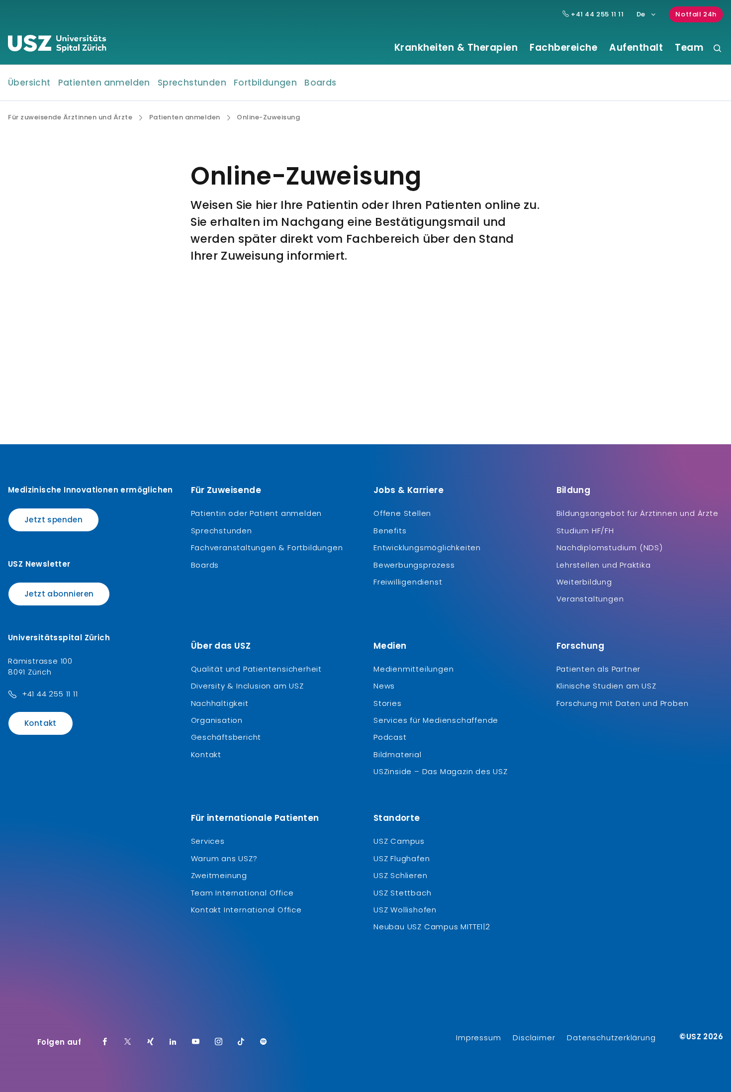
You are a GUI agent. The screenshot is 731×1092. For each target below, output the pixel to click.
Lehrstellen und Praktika (603, 565)
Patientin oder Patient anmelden (256, 513)
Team (689, 47)
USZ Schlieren (400, 875)
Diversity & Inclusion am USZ (247, 686)
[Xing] (151, 1042)
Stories (387, 703)
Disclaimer (534, 1037)
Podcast (390, 737)
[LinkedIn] (173, 1042)
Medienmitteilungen (413, 669)
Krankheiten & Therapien (456, 47)
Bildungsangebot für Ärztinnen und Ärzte (637, 513)
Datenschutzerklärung (611, 1037)
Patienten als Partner (598, 669)
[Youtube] (196, 1042)
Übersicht (29, 83)
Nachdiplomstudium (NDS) (609, 547)
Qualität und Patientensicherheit (256, 669)
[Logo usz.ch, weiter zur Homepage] (57, 45)
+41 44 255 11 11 (596, 14)
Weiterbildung (584, 582)
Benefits (389, 530)
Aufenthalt (636, 47)
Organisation (217, 720)
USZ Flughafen (401, 858)
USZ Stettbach (402, 893)
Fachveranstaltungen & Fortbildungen (267, 547)
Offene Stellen (402, 513)
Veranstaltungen (590, 599)
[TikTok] (241, 1042)
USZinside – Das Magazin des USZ (440, 771)
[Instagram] (219, 1042)
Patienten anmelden (104, 83)
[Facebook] (105, 1042)
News (384, 686)
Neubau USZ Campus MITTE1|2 (431, 926)
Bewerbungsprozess (414, 565)
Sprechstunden (192, 83)
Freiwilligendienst (407, 582)
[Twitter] (128, 1042)
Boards (320, 83)
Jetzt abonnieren (58, 594)
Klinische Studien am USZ (606, 686)
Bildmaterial (397, 754)
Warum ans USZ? (224, 858)
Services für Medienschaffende (435, 720)
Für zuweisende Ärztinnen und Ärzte (70, 117)
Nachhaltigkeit (220, 703)
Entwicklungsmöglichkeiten (427, 547)
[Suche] (717, 49)
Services (208, 841)
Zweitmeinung (219, 875)
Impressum (478, 1037)
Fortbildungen (265, 83)
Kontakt (40, 723)
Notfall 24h (696, 14)
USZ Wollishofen (405, 909)
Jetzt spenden (53, 519)
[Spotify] (264, 1042)
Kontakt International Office (246, 909)
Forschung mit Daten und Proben (622, 703)
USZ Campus (399, 841)
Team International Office (242, 893)
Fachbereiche (563, 47)
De (641, 14)
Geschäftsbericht (226, 737)
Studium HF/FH (585, 530)
